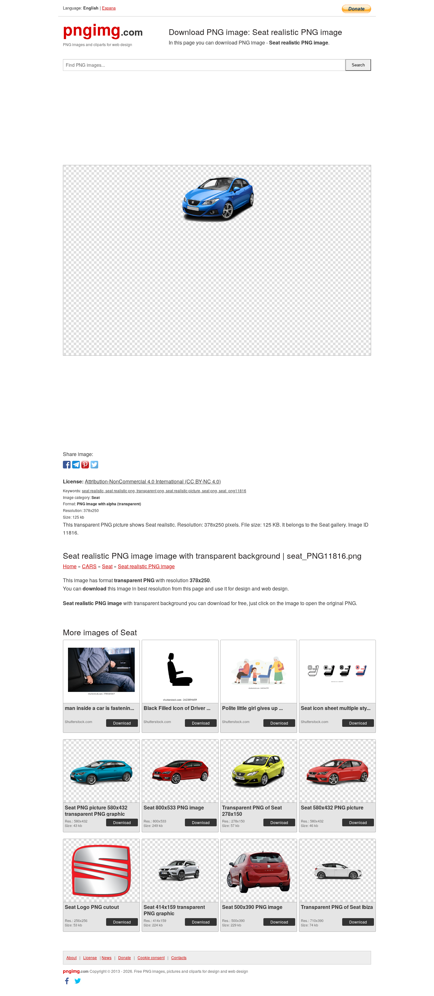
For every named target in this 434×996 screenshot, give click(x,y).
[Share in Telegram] (76, 464)
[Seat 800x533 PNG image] (180, 771)
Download (122, 723)
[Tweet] (94, 464)
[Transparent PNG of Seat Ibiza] (337, 870)
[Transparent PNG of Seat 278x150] (258, 771)
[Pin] (85, 464)
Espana (109, 8)
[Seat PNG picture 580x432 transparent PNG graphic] (101, 771)
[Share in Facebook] (67, 464)
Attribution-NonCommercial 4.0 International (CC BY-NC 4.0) (153, 481)
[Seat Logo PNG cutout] (101, 870)
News (107, 957)
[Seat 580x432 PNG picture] (337, 771)
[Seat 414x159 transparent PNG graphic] (180, 870)
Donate (124, 957)
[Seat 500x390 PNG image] (258, 870)
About (71, 957)
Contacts (178, 957)
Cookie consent (151, 957)
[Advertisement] (217, 120)
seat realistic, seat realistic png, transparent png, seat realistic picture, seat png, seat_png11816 (164, 490)
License (90, 957)
